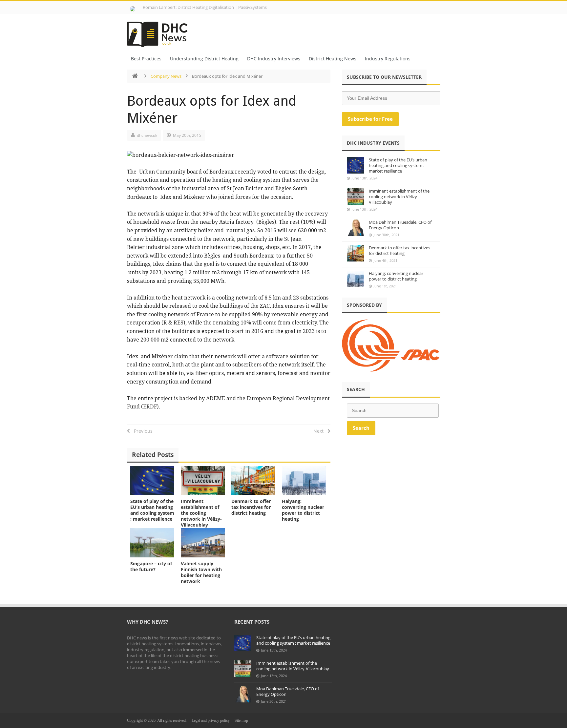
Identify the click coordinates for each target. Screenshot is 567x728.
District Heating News (332, 58)
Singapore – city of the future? (151, 566)
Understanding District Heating (204, 58)
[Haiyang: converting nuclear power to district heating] (304, 480)
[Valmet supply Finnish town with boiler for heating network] (203, 542)
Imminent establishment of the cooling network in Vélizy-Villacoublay (201, 513)
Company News (166, 76)
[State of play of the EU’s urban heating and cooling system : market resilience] (152, 480)
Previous (141, 431)
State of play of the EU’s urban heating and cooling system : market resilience (152, 510)
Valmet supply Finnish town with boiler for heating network (201, 572)
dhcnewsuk (147, 135)
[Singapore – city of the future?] (152, 542)
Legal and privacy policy (211, 720)
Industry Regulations (387, 58)
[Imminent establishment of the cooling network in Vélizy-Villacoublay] (203, 480)
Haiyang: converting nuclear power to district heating (303, 510)
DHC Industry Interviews (273, 58)
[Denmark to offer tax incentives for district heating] (253, 480)
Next (320, 431)
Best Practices (146, 58)
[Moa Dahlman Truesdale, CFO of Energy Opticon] (355, 227)
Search (361, 428)
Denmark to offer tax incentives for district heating (251, 507)
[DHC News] (161, 32)
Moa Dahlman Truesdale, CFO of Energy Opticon (400, 225)
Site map (241, 720)
